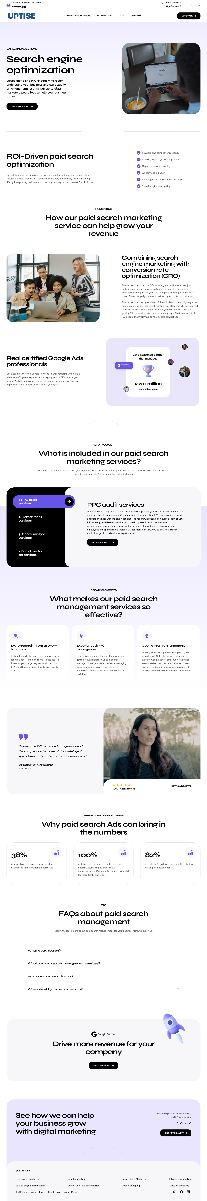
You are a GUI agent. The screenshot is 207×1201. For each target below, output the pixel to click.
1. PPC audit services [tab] (28, 501)
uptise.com (30, 1192)
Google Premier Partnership (163, 645)
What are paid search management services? (64, 963)
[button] (103, 950)
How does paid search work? (50, 976)
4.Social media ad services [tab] (30, 553)
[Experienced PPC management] (81, 636)
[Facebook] (182, 1192)
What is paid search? (44, 950)
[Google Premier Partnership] (147, 636)
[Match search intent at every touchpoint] (16, 636)
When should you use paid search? (55, 989)
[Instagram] (175, 1192)
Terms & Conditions (49, 1191)
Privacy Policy (70, 1191)
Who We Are (104, 16)
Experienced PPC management (91, 647)
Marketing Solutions (78, 16)
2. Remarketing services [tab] (30, 518)
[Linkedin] (188, 1192)
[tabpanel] (135, 522)
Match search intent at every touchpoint (34, 647)
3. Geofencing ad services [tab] (32, 536)
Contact (136, 16)
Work (121, 16)
